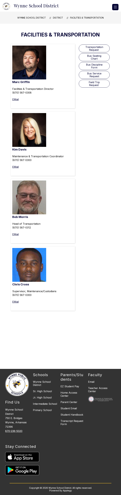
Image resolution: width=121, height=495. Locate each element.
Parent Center (68, 402)
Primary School (42, 410)
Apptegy (67, 490)
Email (91, 381)
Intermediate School (45, 403)
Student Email (68, 408)
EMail (15, 99)
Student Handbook (71, 414)
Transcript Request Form (71, 422)
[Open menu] (115, 7)
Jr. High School (42, 397)
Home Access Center (68, 394)
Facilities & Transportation (87, 17)
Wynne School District (31, 17)
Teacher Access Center (97, 390)
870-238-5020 (13, 431)
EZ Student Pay (69, 386)
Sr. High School (42, 391)
